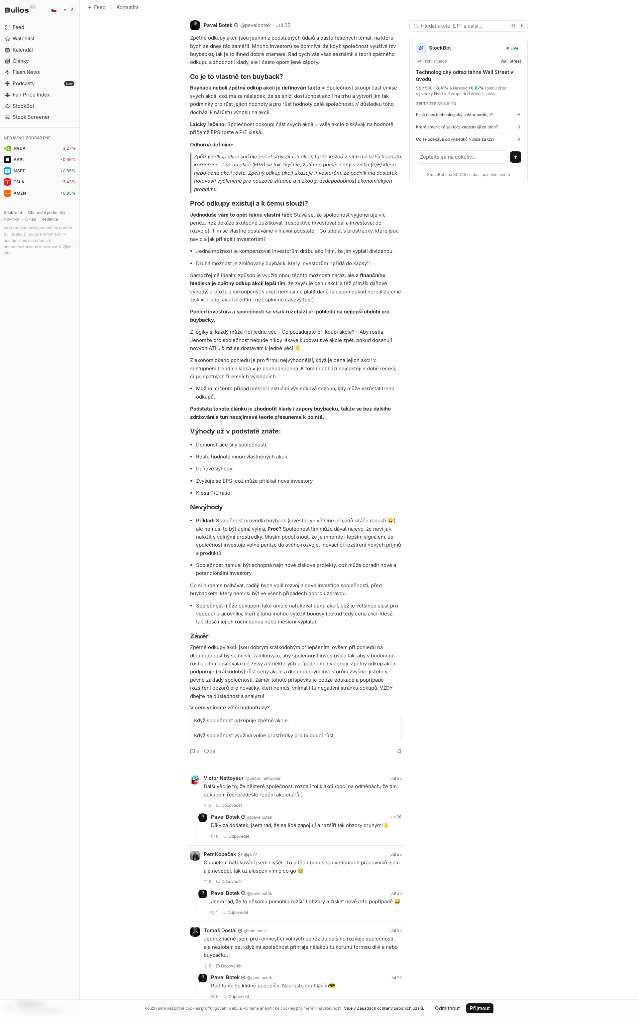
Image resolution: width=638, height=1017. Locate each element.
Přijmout (480, 1008)
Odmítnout (447, 1008)
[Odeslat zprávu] (515, 157)
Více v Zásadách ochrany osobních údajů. (384, 1008)
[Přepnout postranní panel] (79, 508)
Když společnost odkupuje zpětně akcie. (241, 720)
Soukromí (13, 212)
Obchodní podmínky (46, 212)
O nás (30, 219)
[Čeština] (54, 10)
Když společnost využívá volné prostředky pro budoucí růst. (264, 735)
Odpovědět (231, 805)
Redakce (50, 219)
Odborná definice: (212, 144)
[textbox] (462, 157)
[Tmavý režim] (69, 10)
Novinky (11, 219)
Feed (100, 7)
